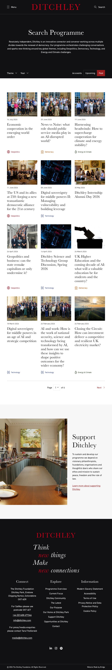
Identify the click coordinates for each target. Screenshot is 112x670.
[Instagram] (56, 648)
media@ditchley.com (22, 637)
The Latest (56, 602)
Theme (10, 73)
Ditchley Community (56, 598)
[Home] (56, 7)
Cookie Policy (89, 610)
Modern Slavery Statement (90, 588)
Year (23, 73)
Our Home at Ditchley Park (56, 612)
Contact (56, 626)
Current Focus (56, 593)
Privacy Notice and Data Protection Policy (89, 604)
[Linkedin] (50, 648)
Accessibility (90, 593)
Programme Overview (56, 588)
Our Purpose (56, 607)
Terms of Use (89, 598)
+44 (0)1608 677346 (22, 615)
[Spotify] (61, 648)
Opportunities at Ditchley (56, 621)
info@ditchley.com (22, 620)
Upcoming (90, 73)
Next (99, 387)
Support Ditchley (56, 616)
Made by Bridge (99, 667)
